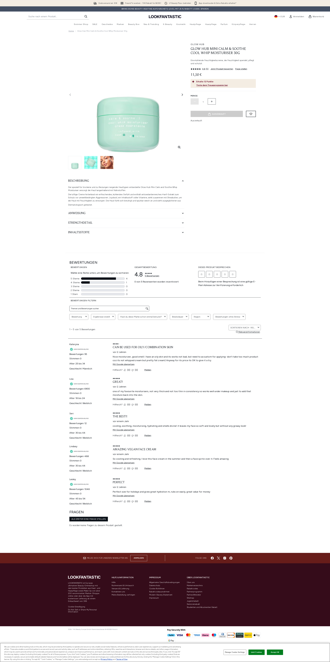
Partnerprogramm (194, 592)
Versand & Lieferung (120, 588)
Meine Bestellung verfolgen (123, 595)
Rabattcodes (192, 588)
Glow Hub (197, 44)
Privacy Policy (106, 659)
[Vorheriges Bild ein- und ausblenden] (70, 95)
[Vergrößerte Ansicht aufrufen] (179, 147)
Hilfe (114, 582)
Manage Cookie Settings (235, 652)
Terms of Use (121, 659)
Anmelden (139, 558)
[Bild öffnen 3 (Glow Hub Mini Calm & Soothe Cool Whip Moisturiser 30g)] (106, 162)
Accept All (275, 652)
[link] (297, 16)
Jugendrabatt (193, 601)
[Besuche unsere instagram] (225, 558)
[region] (165, 652)
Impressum (154, 598)
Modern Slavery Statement (160, 595)
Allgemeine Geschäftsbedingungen (164, 582)
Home (71, 31)
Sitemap (190, 598)
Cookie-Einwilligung (76, 607)
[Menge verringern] (195, 101)
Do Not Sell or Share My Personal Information (82, 611)
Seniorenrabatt (193, 604)
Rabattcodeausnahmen (159, 592)
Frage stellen (241, 69)
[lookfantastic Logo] (165, 16)
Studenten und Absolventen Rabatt (202, 607)
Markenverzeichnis (195, 585)
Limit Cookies (256, 652)
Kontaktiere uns (118, 592)
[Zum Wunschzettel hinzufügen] (251, 114)
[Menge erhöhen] (212, 101)
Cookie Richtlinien (157, 588)
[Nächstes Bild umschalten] (182, 95)
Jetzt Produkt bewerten (222, 69)
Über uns (191, 582)
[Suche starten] (85, 16)
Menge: (194, 96)
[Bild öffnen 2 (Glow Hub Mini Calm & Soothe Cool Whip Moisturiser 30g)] (90, 162)
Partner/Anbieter (194, 595)
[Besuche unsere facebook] (212, 558)
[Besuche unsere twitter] (218, 558)
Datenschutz (154, 585)
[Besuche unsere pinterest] (231, 558)
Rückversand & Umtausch (123, 585)
